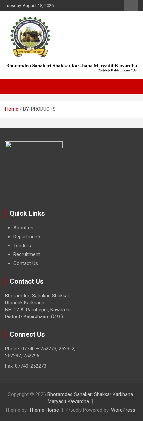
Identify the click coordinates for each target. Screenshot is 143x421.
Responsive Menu (131, 5)
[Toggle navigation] (13, 86)
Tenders (22, 245)
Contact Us (25, 263)
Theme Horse (44, 410)
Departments (27, 237)
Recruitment (26, 254)
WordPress (123, 410)
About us (23, 228)
